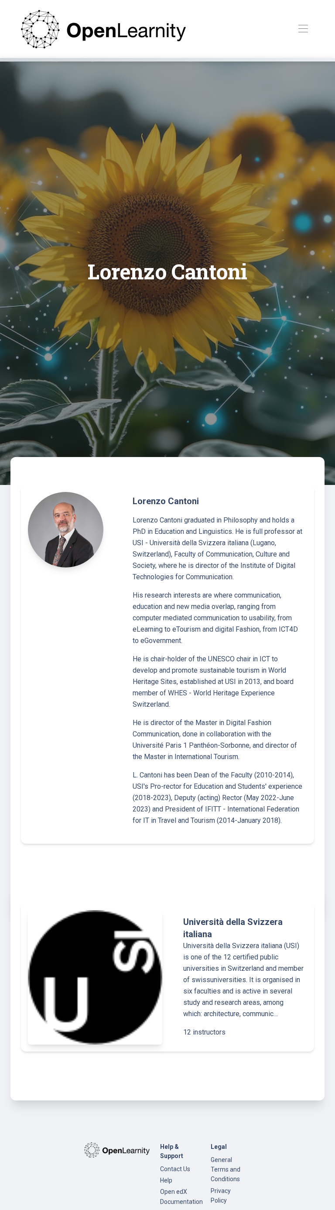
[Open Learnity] (103, 29)
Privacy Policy (221, 1195)
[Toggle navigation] (303, 29)
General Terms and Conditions (225, 1169)
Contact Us (175, 1168)
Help (166, 1180)
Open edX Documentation (181, 1196)
